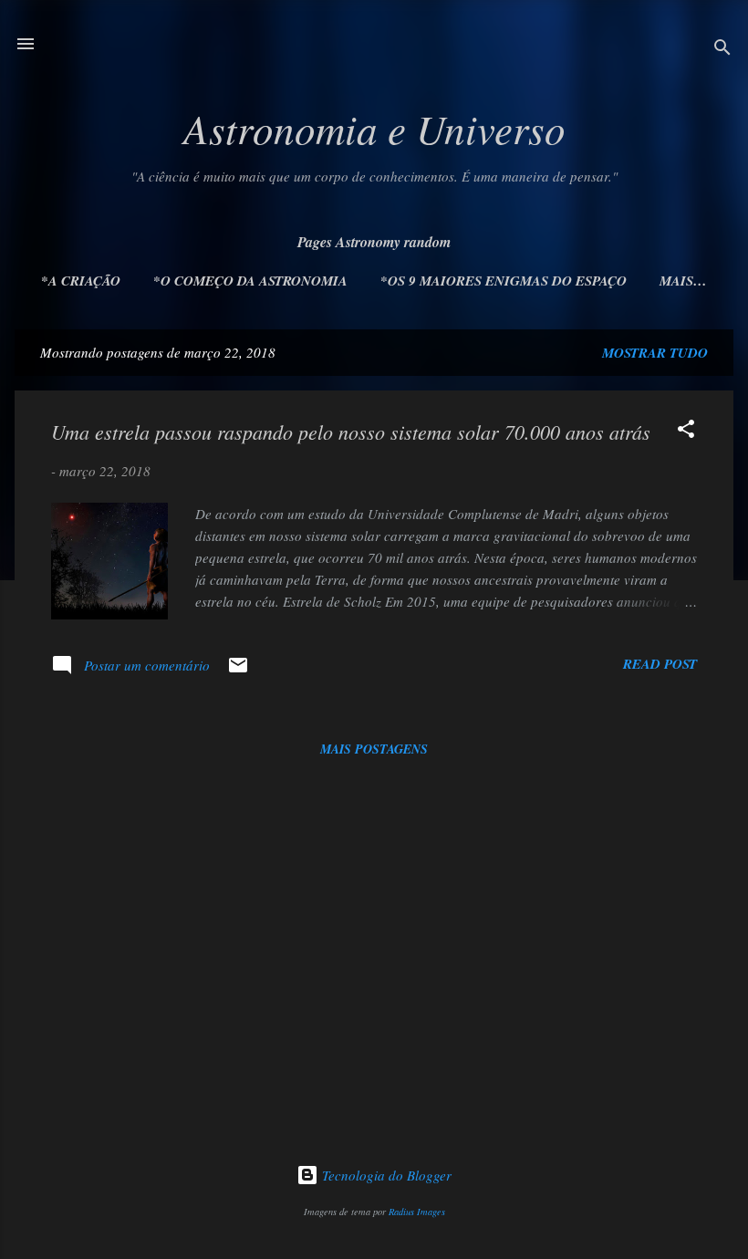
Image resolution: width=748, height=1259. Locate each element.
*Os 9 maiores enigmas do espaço (503, 280)
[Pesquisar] (722, 50)
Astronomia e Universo (374, 127)
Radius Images (417, 1211)
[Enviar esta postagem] (238, 670)
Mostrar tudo (655, 352)
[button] (686, 431)
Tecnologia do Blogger (385, 1175)
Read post (660, 663)
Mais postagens (374, 749)
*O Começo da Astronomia (250, 280)
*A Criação (80, 280)
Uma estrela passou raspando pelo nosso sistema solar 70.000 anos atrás (350, 431)
